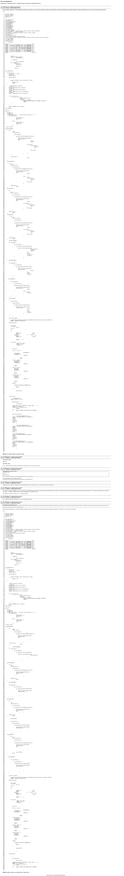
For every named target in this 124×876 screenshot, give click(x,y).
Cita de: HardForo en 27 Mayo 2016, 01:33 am (10, 504)
